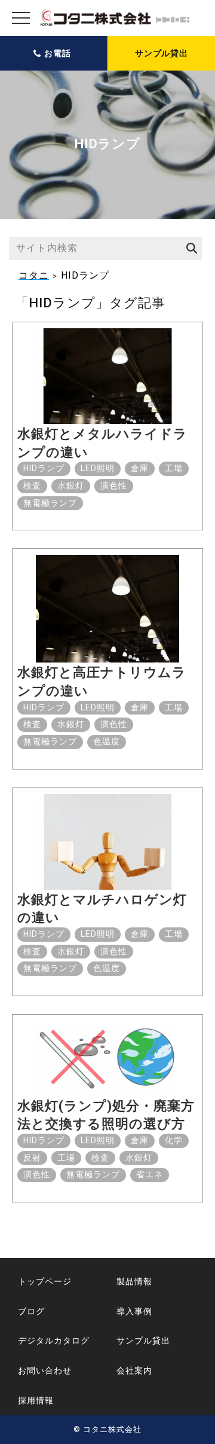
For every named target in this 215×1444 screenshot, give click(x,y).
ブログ (31, 1311)
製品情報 (134, 1281)
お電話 (57, 53)
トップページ (45, 1281)
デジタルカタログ (54, 1340)
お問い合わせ (45, 1370)
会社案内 (134, 1370)
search (190, 248)
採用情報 (36, 1400)
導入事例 (134, 1311)
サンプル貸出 (162, 53)
